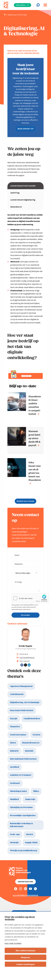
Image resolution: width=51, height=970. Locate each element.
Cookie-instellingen (25, 964)
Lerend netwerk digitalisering (22, 199)
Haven (13, 743)
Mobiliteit (14, 799)
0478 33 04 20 (23, 654)
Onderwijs (30, 799)
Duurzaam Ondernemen (21, 710)
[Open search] (38, 5)
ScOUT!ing (14, 192)
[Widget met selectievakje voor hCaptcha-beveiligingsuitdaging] (30, 598)
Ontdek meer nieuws (25, 501)
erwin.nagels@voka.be (26, 657)
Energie (13, 718)
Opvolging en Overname (21, 807)
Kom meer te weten (13, 943)
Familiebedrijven (32, 718)
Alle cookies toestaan (25, 950)
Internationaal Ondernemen (23, 759)
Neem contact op (26, 129)
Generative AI (16, 206)
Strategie (14, 842)
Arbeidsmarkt (17, 694)
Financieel (15, 726)
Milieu (36, 791)
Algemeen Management (21, 686)
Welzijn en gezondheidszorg (23, 850)
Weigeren (25, 957)
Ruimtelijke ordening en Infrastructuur (21, 825)
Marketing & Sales (18, 791)
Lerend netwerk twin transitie (23, 185)
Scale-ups (15, 834)
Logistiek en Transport (20, 775)
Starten (29, 834)
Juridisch (14, 767)
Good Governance (18, 735)
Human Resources (30, 743)
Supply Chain (31, 842)
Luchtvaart (15, 783)
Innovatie (29, 751)
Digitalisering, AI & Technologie (24, 702)
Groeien (36, 735)
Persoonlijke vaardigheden (23, 815)
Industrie (14, 751)
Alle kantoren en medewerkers (25, 895)
